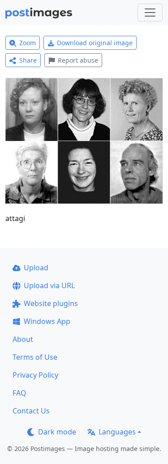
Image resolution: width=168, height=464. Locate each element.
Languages (117, 432)
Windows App (47, 321)
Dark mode (57, 432)
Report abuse (78, 60)
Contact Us (31, 411)
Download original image (95, 42)
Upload (36, 267)
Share (28, 60)
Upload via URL (49, 285)
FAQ (19, 393)
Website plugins (51, 303)
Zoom (27, 42)
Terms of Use (35, 357)
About (23, 339)
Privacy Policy (35, 375)
